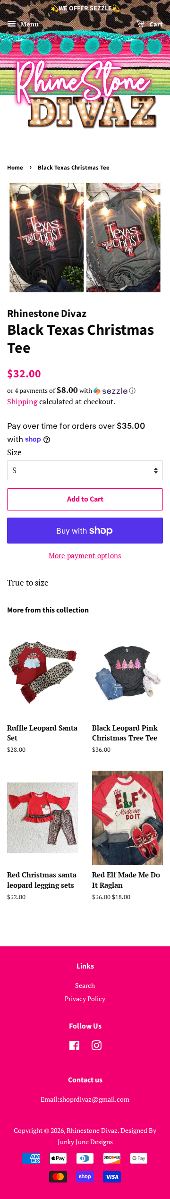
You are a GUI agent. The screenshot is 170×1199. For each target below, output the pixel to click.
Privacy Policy (85, 998)
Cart (155, 24)
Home (15, 167)
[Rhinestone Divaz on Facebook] (74, 1047)
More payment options (85, 555)
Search (85, 985)
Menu (28, 23)
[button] (85, 390)
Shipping (22, 401)
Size (14, 452)
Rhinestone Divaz (92, 1130)
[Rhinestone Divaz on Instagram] (96, 1047)
